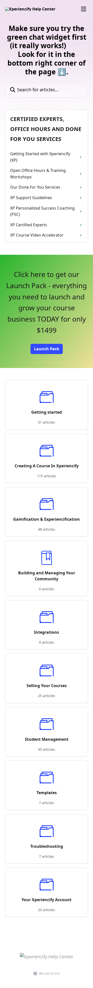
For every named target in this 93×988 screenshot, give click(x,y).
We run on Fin (49, 973)
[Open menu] (83, 9)
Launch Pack (46, 349)
